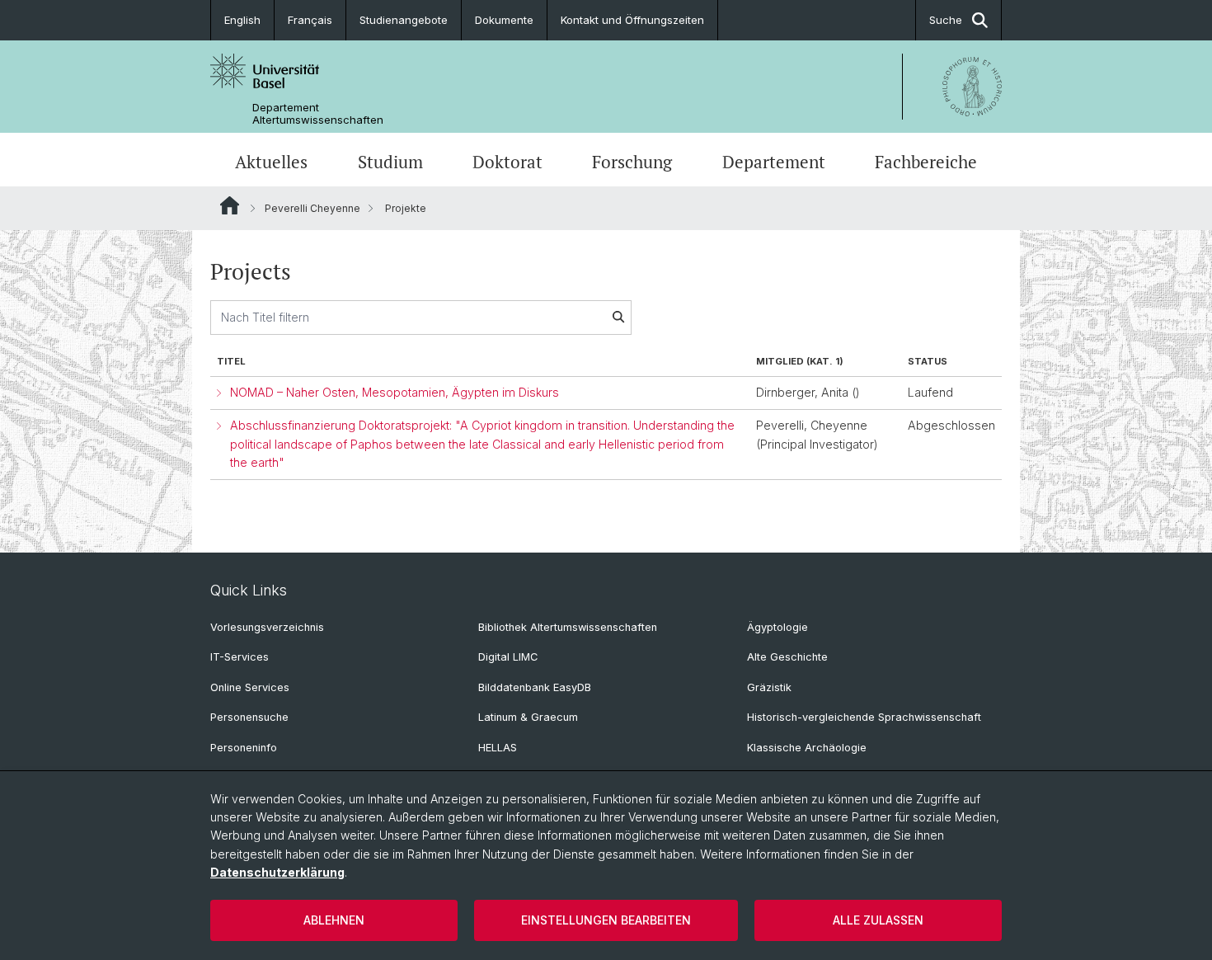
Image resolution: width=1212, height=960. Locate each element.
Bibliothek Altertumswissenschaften (567, 627)
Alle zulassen (878, 920)
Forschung (632, 161)
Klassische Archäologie (807, 747)
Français (310, 19)
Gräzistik (769, 687)
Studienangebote (403, 19)
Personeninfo (243, 747)
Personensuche (249, 717)
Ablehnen (333, 920)
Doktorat (507, 161)
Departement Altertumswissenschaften (317, 113)
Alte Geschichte (787, 657)
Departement (773, 161)
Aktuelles (271, 161)
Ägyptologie (777, 627)
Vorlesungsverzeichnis (267, 627)
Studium (390, 161)
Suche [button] (945, 19)
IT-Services (239, 657)
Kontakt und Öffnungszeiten (632, 19)
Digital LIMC (508, 657)
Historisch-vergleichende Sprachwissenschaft (864, 717)
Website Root (229, 205)
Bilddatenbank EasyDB (534, 687)
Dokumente (504, 19)
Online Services (249, 687)
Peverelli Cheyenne (312, 208)
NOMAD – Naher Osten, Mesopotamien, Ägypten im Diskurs (394, 392)
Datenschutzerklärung (277, 872)
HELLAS (497, 747)
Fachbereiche (926, 161)
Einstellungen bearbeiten (606, 920)
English (242, 19)
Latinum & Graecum (528, 717)
